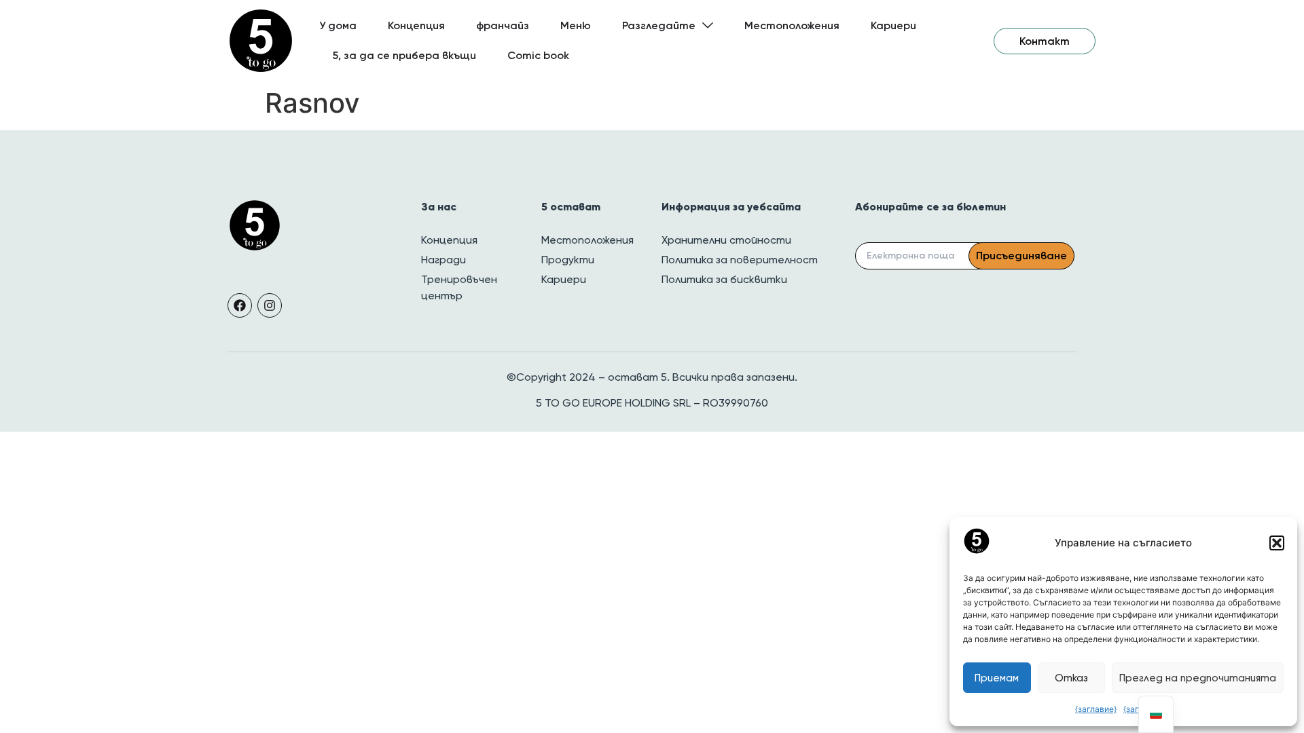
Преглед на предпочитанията (1197, 678)
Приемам (997, 678)
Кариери (893, 25)
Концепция (416, 25)
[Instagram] (269, 305)
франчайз (502, 25)
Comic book (538, 55)
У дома (338, 25)
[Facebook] (240, 305)
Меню (575, 25)
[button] (1277, 543)
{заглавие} (1096, 709)
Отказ (1071, 678)
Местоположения (791, 25)
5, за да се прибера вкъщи (404, 55)
